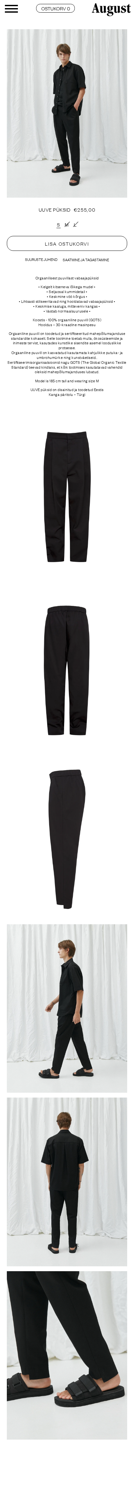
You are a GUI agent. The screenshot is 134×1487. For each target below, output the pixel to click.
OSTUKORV (55, 8)
